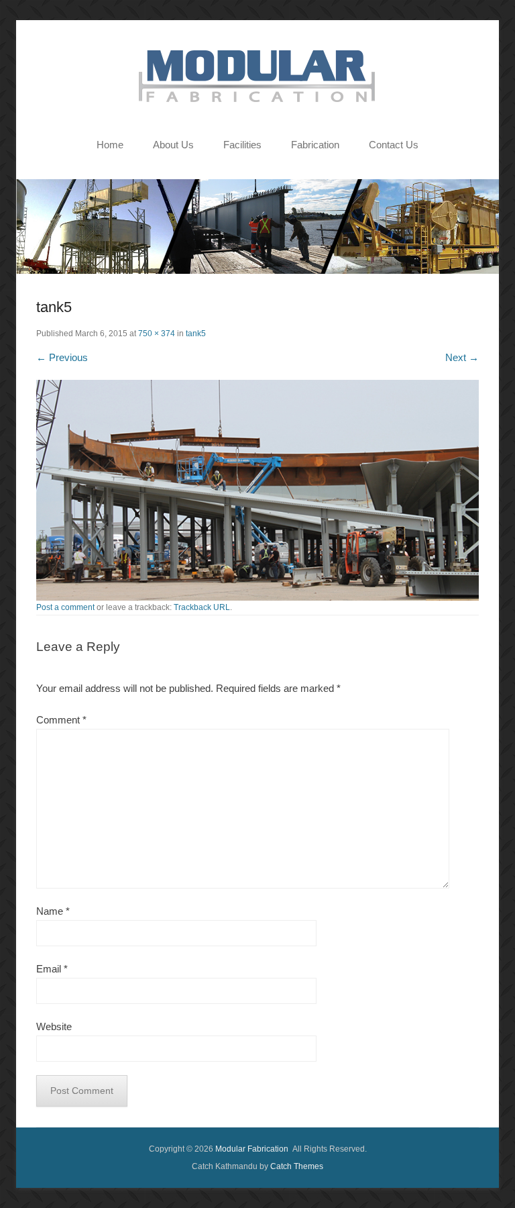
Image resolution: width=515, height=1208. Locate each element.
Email (52, 968)
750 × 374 (156, 333)
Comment (61, 719)
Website (54, 1026)
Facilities (242, 144)
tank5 (196, 333)
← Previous (62, 357)
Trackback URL (202, 607)
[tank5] (257, 490)
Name (53, 911)
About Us (173, 144)
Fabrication (315, 144)
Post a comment (65, 607)
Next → (462, 357)
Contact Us (393, 144)
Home (110, 144)
